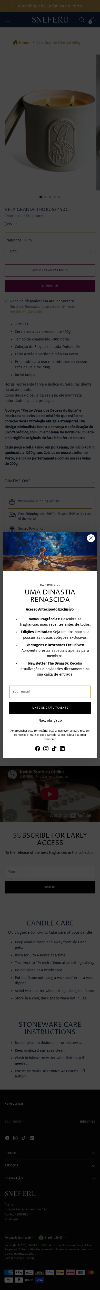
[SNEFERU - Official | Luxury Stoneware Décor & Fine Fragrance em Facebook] (38, 749)
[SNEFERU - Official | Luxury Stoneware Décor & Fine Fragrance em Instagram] (46, 749)
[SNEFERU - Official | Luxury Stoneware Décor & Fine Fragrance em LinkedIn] (62, 749)
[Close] (91, 538)
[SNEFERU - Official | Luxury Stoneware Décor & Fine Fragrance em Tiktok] (54, 749)
